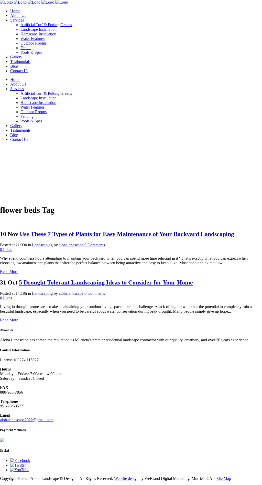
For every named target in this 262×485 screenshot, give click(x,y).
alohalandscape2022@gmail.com (26, 420)
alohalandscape (71, 245)
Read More (9, 271)
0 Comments (94, 245)
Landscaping (42, 245)
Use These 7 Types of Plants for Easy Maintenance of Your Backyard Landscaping (127, 234)
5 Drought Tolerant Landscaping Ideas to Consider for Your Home (106, 282)
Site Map (223, 478)
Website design (126, 478)
